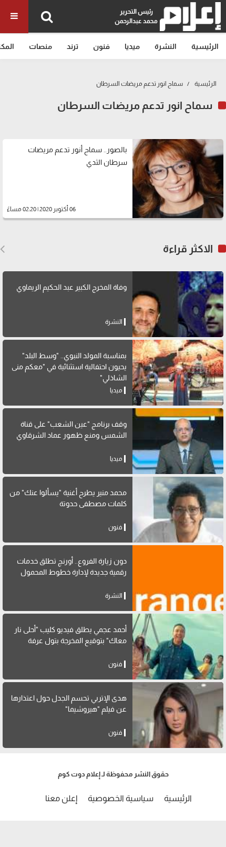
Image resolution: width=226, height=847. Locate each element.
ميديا (132, 46)
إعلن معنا (61, 798)
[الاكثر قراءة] (2, 249)
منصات (40, 46)
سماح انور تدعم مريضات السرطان (139, 83)
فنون (101, 46)
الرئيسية (205, 46)
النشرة (166, 46)
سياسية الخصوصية (120, 798)
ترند (72, 46)
